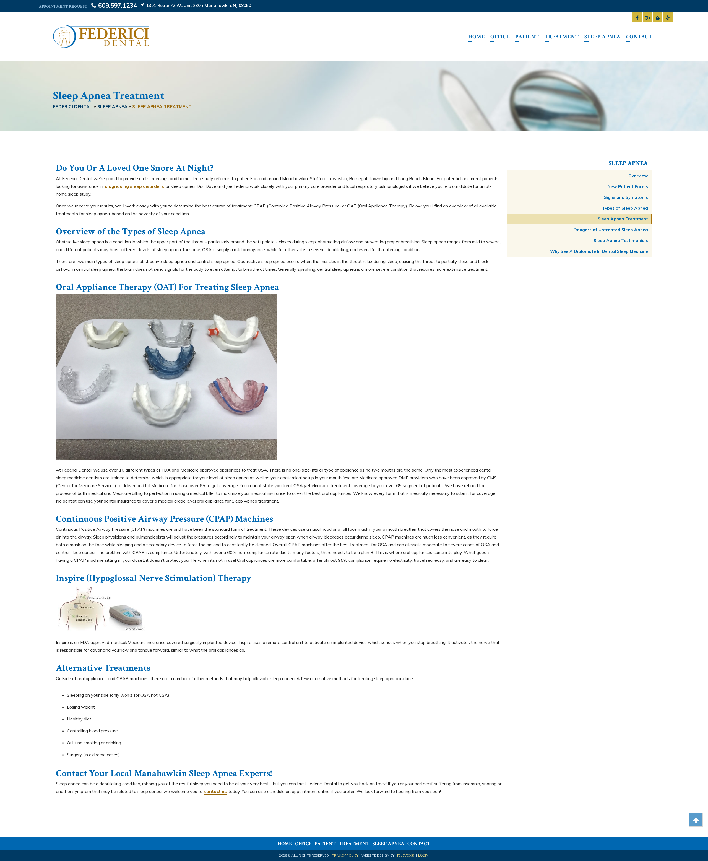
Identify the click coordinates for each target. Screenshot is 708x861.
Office (303, 844)
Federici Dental (72, 106)
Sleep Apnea (628, 163)
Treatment (354, 844)
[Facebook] (637, 14)
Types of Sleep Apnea (625, 208)
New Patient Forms (628, 186)
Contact (418, 844)
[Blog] (657, 14)
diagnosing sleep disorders (134, 186)
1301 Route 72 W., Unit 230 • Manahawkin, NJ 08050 (198, 5)
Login (423, 855)
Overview (638, 175)
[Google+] (647, 14)
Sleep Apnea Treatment (623, 219)
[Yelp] (668, 14)
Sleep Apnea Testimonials (621, 240)
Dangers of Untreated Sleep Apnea (611, 229)
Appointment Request (63, 6)
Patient (325, 844)
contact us (215, 791)
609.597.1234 (117, 5)
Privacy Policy (345, 855)
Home (285, 844)
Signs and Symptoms (626, 197)
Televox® (406, 855)
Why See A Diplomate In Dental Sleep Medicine (599, 251)
